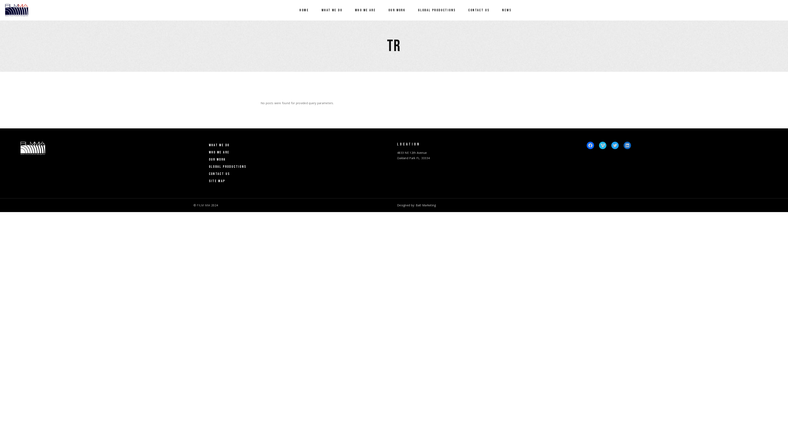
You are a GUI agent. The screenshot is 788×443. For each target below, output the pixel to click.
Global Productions (227, 167)
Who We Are (219, 152)
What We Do (219, 145)
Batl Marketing (426, 205)
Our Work (217, 160)
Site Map (217, 181)
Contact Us (219, 174)
